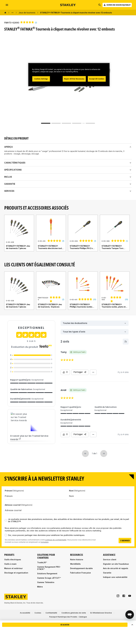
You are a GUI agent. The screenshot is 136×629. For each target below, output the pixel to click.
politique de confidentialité (55, 540)
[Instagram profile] (118, 596)
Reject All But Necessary (74, 79)
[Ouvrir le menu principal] (7, 5)
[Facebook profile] (124, 596)
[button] (132, 624)
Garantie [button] (9, 184)
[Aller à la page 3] (66, 123)
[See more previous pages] (12, 12)
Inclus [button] (8, 176)
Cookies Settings (41, 79)
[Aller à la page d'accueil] (68, 5)
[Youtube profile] (130, 596)
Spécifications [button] (13, 169)
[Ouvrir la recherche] (99, 5)
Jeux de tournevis (27, 12)
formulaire (44, 542)
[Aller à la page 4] (76, 123)
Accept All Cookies (96, 79)
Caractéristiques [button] (14, 162)
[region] (68, 236)
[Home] (5, 12)
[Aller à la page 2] (56, 123)
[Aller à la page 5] (90, 123)
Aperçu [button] (8, 146)
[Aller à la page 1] (45, 123)
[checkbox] (6, 520)
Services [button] (9, 191)
